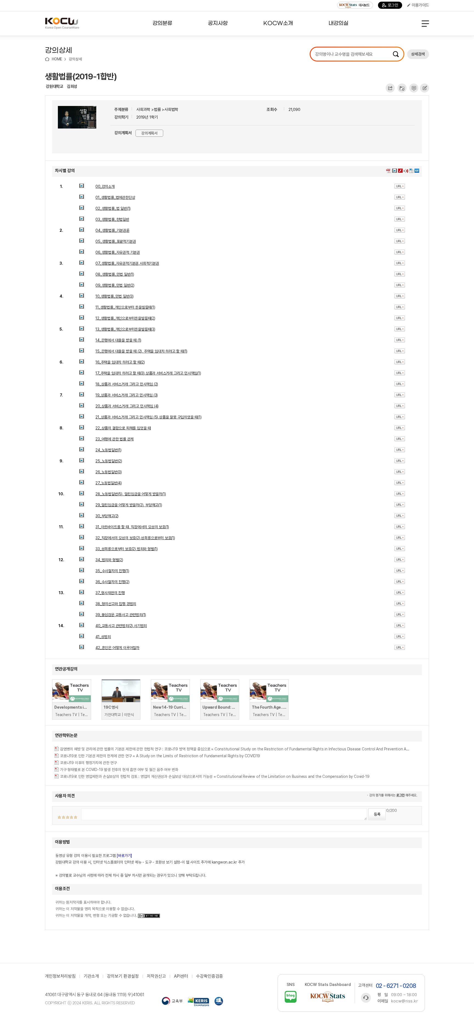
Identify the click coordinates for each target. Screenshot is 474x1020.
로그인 (393, 5)
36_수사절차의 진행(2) (112, 582)
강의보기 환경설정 (123, 976)
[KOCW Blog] (291, 997)
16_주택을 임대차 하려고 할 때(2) (120, 362)
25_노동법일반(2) (108, 461)
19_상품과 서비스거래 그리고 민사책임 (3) (126, 395)
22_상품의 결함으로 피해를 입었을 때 (123, 428)
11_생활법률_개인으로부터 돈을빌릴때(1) (125, 307)
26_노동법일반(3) (108, 472)
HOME (57, 59)
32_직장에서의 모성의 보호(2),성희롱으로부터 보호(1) (135, 538)
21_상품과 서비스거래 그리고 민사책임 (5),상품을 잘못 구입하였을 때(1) (148, 417)
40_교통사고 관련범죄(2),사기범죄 (121, 626)
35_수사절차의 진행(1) (112, 571)
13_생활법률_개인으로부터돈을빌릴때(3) (125, 329)
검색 (396, 54)
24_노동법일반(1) (108, 450)
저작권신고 (156, 976)
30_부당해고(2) (107, 516)
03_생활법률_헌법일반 (112, 219)
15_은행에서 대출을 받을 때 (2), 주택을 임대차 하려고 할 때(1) (141, 351)
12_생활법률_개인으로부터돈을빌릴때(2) (125, 318)
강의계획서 (149, 133)
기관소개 (91, 976)
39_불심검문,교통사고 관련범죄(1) (120, 615)
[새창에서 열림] (172, 1001)
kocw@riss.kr (404, 1001)
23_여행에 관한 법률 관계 (114, 439)
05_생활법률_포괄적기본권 (115, 241)
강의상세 (75, 59)
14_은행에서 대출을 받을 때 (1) (118, 340)
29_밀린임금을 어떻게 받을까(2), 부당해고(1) (128, 505)
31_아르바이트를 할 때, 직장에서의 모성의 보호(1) (132, 527)
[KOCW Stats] (328, 997)
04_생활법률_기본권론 (112, 230)
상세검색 (418, 54)
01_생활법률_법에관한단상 (115, 197)
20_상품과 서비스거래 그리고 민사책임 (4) (127, 406)
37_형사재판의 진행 (110, 593)
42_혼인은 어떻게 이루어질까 (117, 647)
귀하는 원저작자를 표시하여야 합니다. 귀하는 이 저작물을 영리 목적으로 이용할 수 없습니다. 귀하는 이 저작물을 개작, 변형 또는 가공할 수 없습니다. (96, 909)
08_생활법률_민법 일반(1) (114, 274)
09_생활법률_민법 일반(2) (114, 285)
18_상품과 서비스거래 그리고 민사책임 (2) (126, 384)
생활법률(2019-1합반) (81, 76)
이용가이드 (420, 5)
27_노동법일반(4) (108, 483)
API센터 (181, 976)
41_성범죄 (103, 637)
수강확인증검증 (209, 976)
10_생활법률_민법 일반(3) (114, 296)
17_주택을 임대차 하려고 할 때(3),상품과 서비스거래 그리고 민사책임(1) (148, 373)
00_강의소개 (105, 186)
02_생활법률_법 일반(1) (113, 208)
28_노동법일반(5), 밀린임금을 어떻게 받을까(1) (130, 494)
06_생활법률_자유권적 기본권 (117, 252)
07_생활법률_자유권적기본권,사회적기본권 (127, 263)
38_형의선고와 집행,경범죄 (115, 604)
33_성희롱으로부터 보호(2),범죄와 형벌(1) (126, 549)
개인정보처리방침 (60, 976)
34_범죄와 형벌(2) (109, 560)
